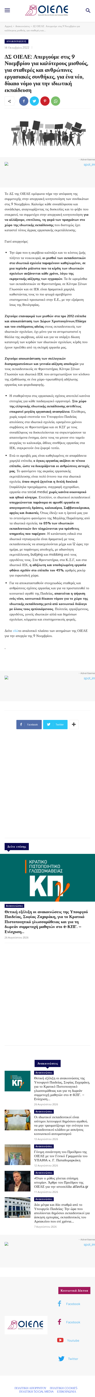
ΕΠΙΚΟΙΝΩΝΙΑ (66, 1391)
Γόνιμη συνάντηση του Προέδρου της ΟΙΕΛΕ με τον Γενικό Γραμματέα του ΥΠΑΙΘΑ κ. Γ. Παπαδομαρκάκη (60, 1156)
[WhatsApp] (55, 101)
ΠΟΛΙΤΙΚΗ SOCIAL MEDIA (36, 1391)
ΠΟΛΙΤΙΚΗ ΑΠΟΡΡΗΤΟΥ (30, 1388)
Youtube (73, 1340)
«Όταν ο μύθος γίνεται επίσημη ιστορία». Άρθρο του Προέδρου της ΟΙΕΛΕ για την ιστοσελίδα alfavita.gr (61, 1182)
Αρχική (8, 26)
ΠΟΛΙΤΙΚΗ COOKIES (63, 1388)
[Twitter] (34, 101)
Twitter (73, 1359)
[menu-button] (7, 11)
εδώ (15, 630)
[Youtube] (60, 1340)
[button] (88, 11)
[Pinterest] (45, 101)
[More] (74, 724)
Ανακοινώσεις (22, 26)
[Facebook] (23, 101)
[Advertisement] (47, 785)
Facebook (73, 1304)
